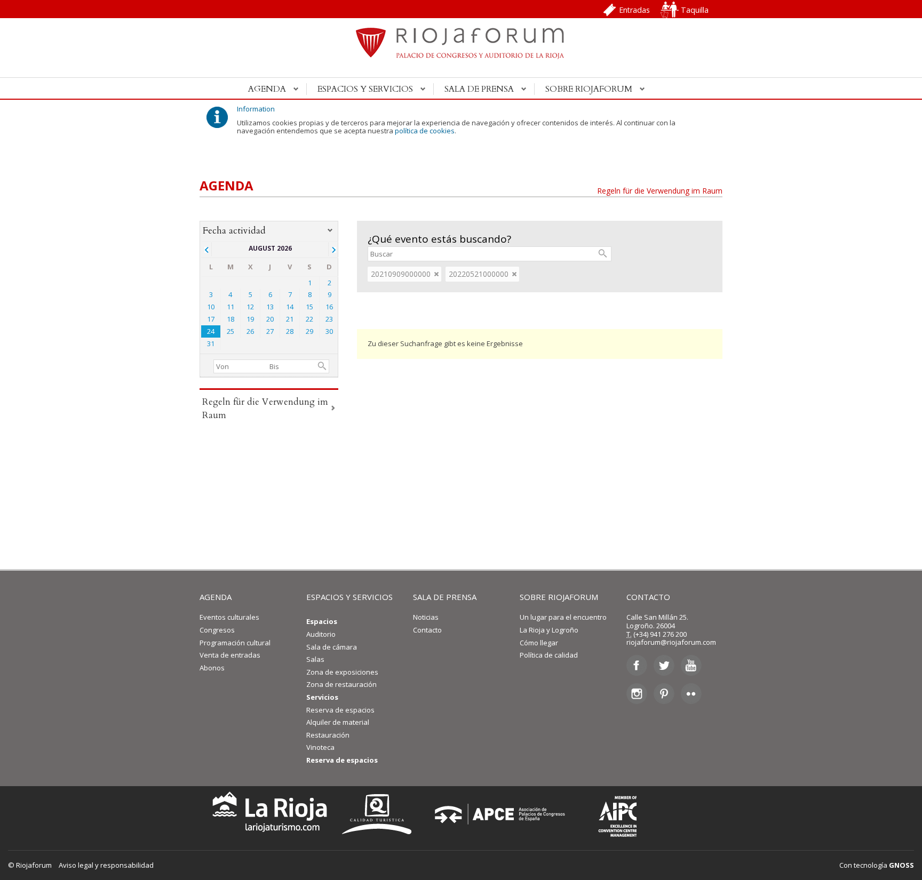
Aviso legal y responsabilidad (106, 865)
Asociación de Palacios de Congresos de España (503, 814)
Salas (315, 659)
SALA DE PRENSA (444, 596)
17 (210, 319)
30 (329, 331)
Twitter (664, 665)
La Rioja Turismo (267, 814)
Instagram (636, 693)
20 (270, 319)
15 (309, 306)
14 (289, 306)
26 (250, 331)
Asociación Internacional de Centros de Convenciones (610, 814)
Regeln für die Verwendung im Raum (659, 191)
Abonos (212, 668)
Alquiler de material (337, 722)
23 (329, 319)
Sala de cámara (331, 647)
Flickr (691, 693)
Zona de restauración (341, 684)
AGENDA (216, 596)
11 (230, 306)
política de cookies (425, 130)
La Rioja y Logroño (549, 630)
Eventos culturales (229, 617)
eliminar (436, 274)
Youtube (691, 665)
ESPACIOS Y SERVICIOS (349, 596)
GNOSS (901, 865)
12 (250, 306)
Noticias (426, 617)
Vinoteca (320, 747)
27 (270, 331)
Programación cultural (235, 642)
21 (289, 319)
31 (210, 343)
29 (309, 331)
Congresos (217, 630)
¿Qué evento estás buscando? (439, 239)
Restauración (327, 735)
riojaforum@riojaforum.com (671, 642)
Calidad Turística (380, 814)
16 (329, 306)
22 (309, 319)
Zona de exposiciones (342, 672)
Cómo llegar (539, 642)
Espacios (321, 621)
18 (230, 319)
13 (270, 306)
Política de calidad (549, 655)
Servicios (322, 697)
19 (250, 319)
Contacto (427, 630)
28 (289, 331)
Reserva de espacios (340, 710)
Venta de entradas (230, 655)
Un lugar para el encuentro (563, 617)
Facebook (636, 665)
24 (210, 331)
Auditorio (321, 634)
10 (210, 306)
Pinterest (664, 693)
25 (230, 331)
